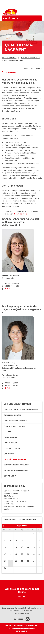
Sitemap (8, 626)
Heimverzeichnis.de (21, 214)
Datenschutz (31, 626)
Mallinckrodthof (9, 58)
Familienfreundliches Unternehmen (21, 410)
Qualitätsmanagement (14, 60)
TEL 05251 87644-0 (27, 610)
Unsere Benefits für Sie (15, 421)
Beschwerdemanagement (16, 465)
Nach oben (18, 619)
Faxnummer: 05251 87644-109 (15, 501)
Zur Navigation (10, 72)
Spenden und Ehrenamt (15, 426)
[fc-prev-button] (3, 526)
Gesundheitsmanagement (16, 470)
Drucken (29, 69)
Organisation (10, 437)
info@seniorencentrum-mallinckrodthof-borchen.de (19, 508)
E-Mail (7, 289)
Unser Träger (11, 443)
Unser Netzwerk (12, 448)
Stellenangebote (12, 415)
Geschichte (9, 454)
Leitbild (8, 432)
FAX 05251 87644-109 (22, 613)
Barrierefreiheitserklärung (22, 628)
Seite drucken (22, 631)
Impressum (18, 626)
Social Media (10, 476)
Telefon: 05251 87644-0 (13, 499)
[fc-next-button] (40, 526)
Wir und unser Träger (30, 58)
